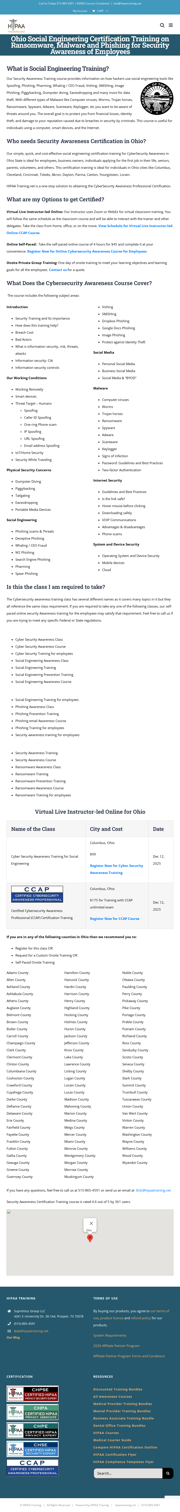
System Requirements (109, 1335)
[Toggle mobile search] (162, 25)
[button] (90, 1238)
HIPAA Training (32, 1505)
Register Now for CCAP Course (114, 918)
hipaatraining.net (125, 1505)
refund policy (141, 1318)
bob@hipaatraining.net (127, 3)
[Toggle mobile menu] (171, 25)
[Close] (91, 1223)
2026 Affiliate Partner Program (116, 1345)
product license (112, 1318)
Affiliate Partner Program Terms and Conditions (129, 1356)
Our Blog (13, 1337)
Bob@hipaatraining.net (153, 1190)
